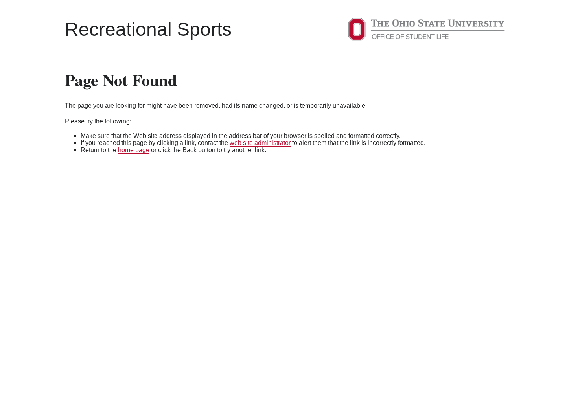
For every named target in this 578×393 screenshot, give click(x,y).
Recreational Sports (148, 29)
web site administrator (260, 143)
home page (133, 150)
